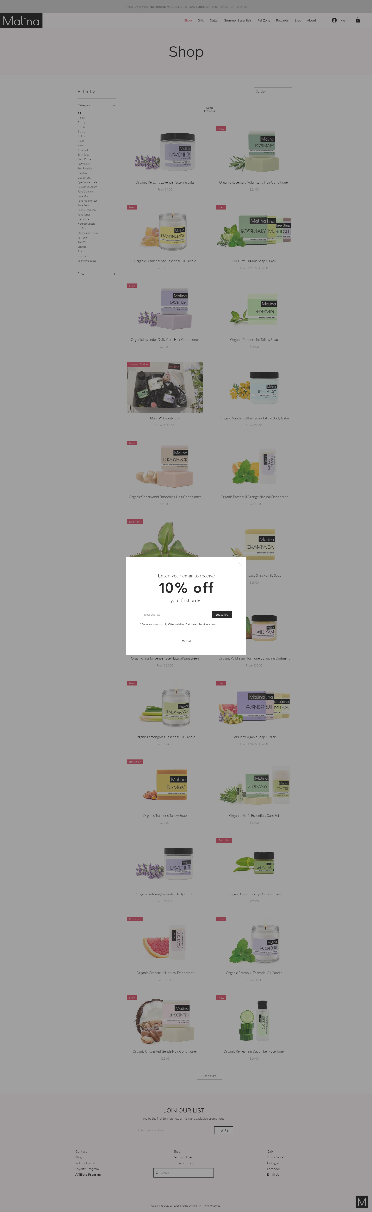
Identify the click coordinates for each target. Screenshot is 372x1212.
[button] (240, 564)
